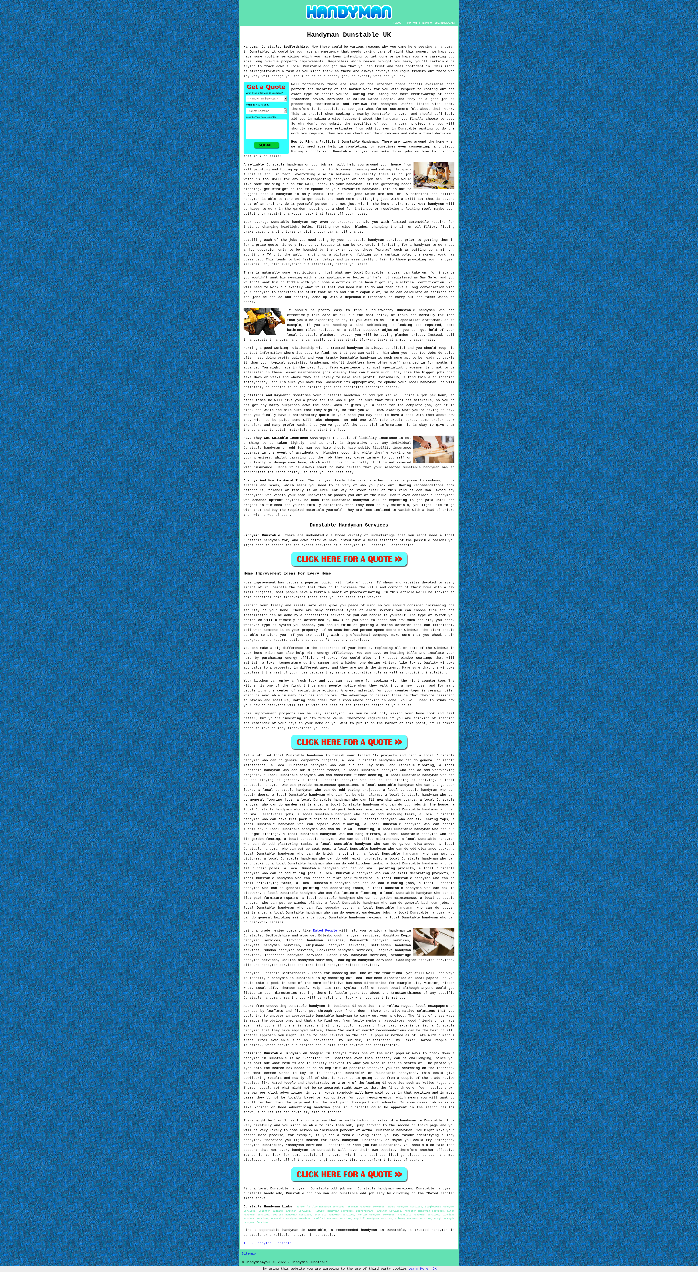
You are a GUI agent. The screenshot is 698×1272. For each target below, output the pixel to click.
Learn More (418, 1269)
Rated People (325, 930)
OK (435, 1269)
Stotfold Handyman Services (334, 1214)
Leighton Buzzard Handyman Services (284, 1210)
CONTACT (412, 22)
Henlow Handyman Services (376, 1214)
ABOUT (399, 22)
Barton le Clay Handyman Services (320, 1206)
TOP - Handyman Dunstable (268, 1243)
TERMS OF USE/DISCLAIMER (438, 22)
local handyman (330, 965)
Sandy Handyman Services (405, 1206)
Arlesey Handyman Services (413, 1218)
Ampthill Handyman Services (373, 1218)
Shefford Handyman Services (332, 1218)
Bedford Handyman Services (292, 1214)
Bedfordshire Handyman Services (378, 1210)
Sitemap (249, 1253)
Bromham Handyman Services (366, 1206)
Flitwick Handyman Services (333, 1210)
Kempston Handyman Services (424, 1210)
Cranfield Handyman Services (418, 1214)
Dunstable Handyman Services (290, 1218)
